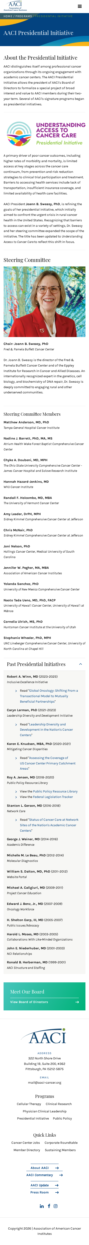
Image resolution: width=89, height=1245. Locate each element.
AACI (39, 1175)
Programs (23, 16)
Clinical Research (59, 1104)
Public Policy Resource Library (55, 791)
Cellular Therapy (29, 1104)
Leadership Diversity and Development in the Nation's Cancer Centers (46, 729)
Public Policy (62, 1118)
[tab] (44, 664)
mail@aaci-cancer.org (44, 1083)
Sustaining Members (60, 1150)
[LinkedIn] (42, 1206)
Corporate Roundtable (61, 1143)
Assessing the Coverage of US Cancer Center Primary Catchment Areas (47, 763)
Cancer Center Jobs (25, 1143)
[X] (34, 1206)
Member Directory (27, 1150)
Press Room (39, 1192)
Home (8, 16)
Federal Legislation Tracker (53, 797)
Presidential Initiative (33, 1118)
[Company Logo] (15, 6)
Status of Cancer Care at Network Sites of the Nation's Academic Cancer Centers (49, 825)
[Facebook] (49, 1206)
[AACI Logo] (44, 1037)
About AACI (40, 1168)
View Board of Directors (29, 1002)
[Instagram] (55, 1206)
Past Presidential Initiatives (36, 664)
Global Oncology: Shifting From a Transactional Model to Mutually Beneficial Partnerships (49, 696)
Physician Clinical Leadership (44, 1111)
